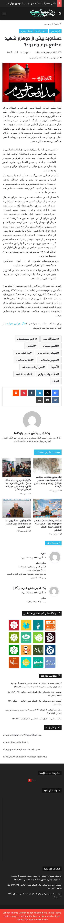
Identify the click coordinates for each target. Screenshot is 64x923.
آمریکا (54, 367)
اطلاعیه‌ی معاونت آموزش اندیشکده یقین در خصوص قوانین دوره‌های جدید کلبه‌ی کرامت (48, 482)
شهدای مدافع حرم (47, 352)
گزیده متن (48, 24)
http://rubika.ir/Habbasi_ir (15, 742)
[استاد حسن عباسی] (43, 13)
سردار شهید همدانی (32, 367)
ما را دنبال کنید (52, 790)
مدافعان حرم (23, 352)
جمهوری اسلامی (48, 359)
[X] (47, 393)
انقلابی (30, 345)
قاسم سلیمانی (49, 345)
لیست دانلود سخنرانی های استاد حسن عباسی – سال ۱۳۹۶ (35, 700)
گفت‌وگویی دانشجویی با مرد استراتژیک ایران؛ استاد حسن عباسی (18, 523)
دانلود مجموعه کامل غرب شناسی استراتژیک (41, 718)
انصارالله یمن (50, 338)
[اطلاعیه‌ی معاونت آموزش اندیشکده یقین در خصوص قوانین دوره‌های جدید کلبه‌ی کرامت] (47, 466)
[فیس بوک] (55, 393)
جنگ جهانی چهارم (47, 374)
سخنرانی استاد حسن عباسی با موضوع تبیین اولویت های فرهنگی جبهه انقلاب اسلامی (48, 525)
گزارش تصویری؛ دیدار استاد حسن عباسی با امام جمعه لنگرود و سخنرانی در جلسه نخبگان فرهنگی (18, 485)
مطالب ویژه (26, 31)
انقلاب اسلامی (24, 359)
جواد (43, 553)
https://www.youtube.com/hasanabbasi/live (24, 756)
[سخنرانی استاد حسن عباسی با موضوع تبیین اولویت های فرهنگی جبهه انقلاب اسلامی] (47, 508)
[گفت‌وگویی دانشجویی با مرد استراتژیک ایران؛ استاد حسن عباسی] (16, 508)
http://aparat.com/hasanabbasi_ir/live (21, 749)
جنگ (55, 381)
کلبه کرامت (41, 31)
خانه (57, 24)
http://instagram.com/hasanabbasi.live (22, 735)
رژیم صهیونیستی (26, 338)
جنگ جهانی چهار (17, 323)
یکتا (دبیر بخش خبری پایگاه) (46, 52)
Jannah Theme (10, 912)
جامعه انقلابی (23, 374)
